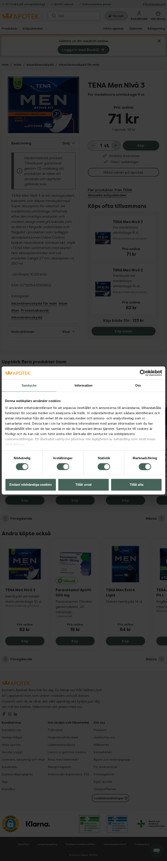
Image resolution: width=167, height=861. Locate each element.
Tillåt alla (136, 485)
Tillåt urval (83, 485)
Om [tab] (138, 385)
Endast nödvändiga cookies (30, 485)
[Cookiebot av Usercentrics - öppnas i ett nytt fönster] (143, 373)
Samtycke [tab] (29, 385)
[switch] (63, 466)
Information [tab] (83, 385)
